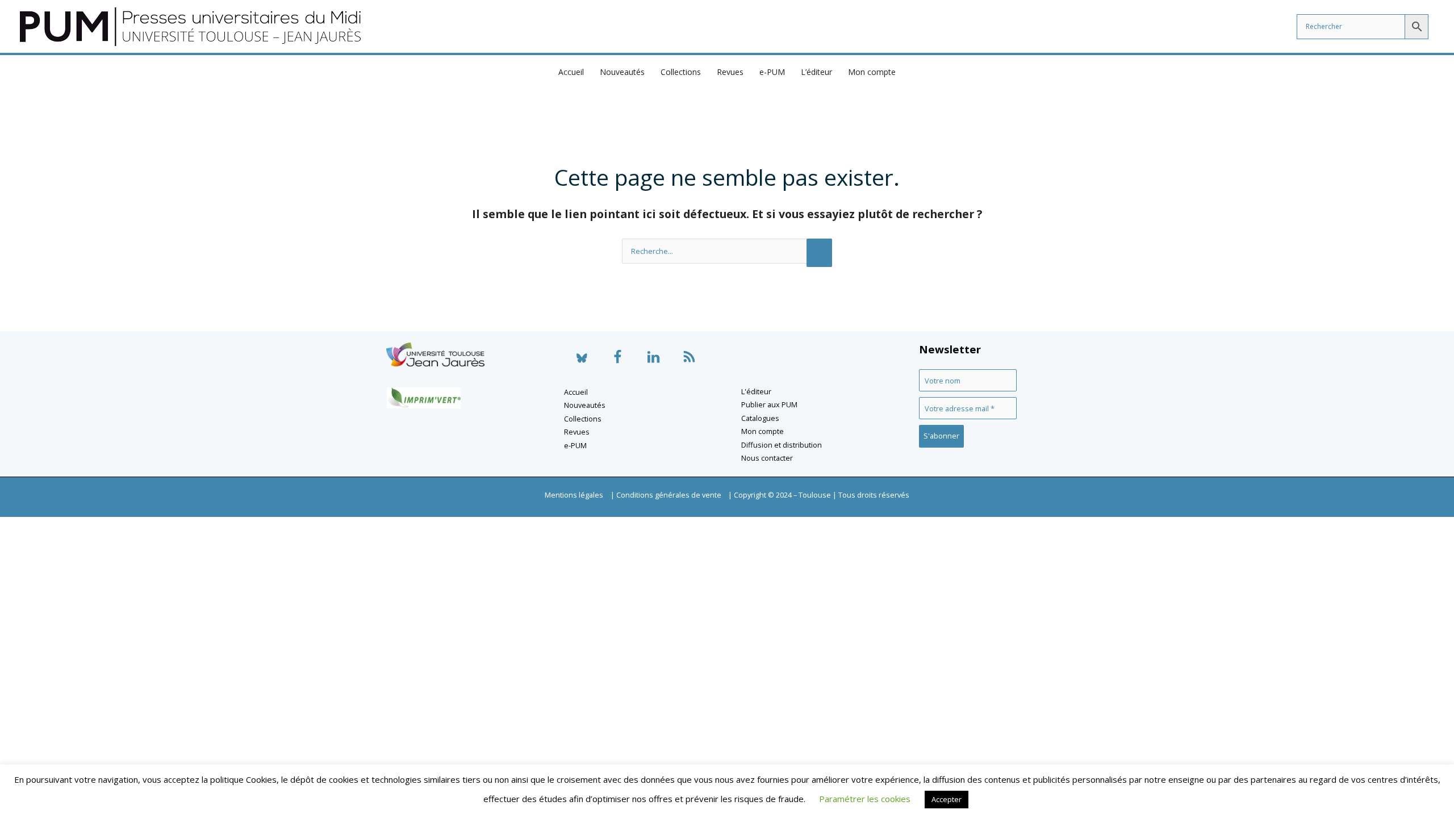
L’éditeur (816, 71)
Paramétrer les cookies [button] (864, 798)
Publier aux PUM (769, 404)
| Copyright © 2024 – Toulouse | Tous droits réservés (818, 495)
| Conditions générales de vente (666, 495)
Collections (681, 71)
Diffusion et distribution (781, 445)
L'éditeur (756, 391)
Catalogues (760, 418)
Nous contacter (767, 458)
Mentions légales (574, 495)
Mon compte (872, 71)
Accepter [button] (946, 799)
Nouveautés (622, 71)
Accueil (571, 71)
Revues (730, 71)
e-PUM (772, 71)
